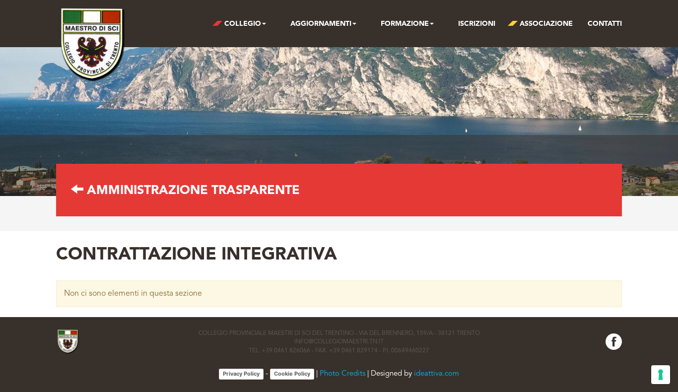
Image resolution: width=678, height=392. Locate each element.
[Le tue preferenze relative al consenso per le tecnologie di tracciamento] (660, 374)
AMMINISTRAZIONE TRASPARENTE (191, 191)
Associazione (545, 23)
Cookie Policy (292, 373)
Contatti (605, 23)
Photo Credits (342, 374)
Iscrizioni (475, 23)
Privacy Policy (241, 373)
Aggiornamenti (319, 23)
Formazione (404, 23)
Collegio (241, 23)
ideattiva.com (436, 374)
